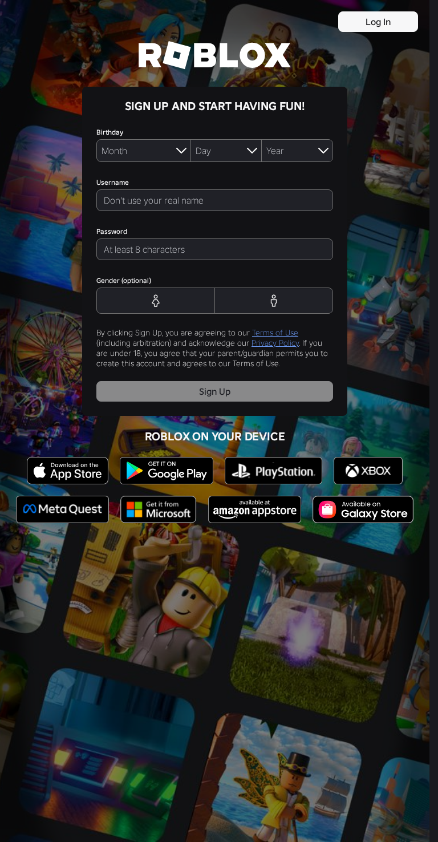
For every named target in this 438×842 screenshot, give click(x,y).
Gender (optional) (123, 280)
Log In (378, 21)
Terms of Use (275, 332)
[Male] (274, 300)
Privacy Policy (275, 343)
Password (111, 231)
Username (112, 182)
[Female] (156, 300)
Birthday (109, 132)
